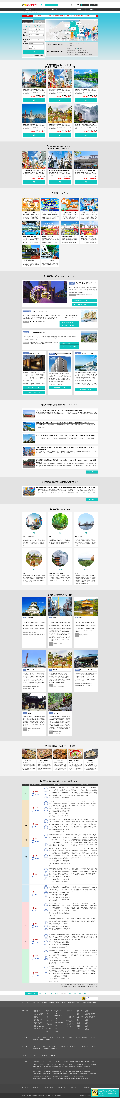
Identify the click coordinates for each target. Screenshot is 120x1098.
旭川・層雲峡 (36, 1020)
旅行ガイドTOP (37, 1055)
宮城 (47, 1017)
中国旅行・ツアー (69, 1010)
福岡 (78, 1011)
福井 (47, 1029)
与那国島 (87, 1028)
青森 (47, 1011)
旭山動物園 (72, 1061)
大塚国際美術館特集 (37, 1068)
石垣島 (87, 1022)
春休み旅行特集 (56, 1071)
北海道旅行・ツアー (37, 1010)
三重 (56, 1020)
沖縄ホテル (48, 1039)
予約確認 (94, 4)
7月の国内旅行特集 (92, 1073)
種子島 (78, 1025)
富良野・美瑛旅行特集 (47, 1066)
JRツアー (66, 9)
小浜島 (87, 1025)
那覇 (87, 1011)
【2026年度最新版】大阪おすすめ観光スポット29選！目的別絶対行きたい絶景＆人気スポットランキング (65, 487)
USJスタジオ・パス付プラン (80, 304)
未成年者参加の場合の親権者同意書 (89, 1002)
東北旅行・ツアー (49, 1010)
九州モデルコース (46, 1048)
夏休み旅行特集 (80, 1071)
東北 (46, 993)
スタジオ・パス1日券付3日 (87, 54)
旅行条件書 (34, 1095)
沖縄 (85, 993)
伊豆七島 (79, 9)
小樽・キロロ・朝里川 (38, 1013)
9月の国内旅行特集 (46, 1076)
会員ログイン (85, 4)
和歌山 (80, 35)
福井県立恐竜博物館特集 (70, 1066)
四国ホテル (36, 1039)
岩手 (47, 1014)
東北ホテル (52, 1037)
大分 (78, 1019)
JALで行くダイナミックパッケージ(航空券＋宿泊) (65, 1078)
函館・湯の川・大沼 (38, 1019)
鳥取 (67, 1014)
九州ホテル (42, 1039)
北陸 (51, 993)
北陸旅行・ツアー (49, 1027)
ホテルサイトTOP (37, 1037)
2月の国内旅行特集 (46, 1073)
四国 (75, 993)
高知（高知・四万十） (71, 1026)
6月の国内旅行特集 (83, 1073)
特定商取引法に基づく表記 (55, 1002)
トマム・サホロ (37, 1023)
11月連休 (86, 48)
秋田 (47, 1013)
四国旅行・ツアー (69, 1020)
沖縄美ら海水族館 (79, 1061)
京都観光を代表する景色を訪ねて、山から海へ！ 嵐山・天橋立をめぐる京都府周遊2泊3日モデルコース (65, 423)
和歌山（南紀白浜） (59, 1029)
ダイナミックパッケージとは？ (34, 26)
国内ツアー (28, 9)
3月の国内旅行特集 (55, 1073)
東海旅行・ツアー (58, 1015)
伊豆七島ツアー (87, 1087)
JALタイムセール (51, 1078)
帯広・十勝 (36, 1025)
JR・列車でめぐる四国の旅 (56, 1068)
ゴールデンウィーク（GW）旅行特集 (68, 1071)
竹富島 (87, 1026)
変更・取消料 (44, 1002)
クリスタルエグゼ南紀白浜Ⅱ (37, 332)
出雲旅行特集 (79, 1066)
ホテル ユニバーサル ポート (40, 311)
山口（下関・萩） (70, 1017)
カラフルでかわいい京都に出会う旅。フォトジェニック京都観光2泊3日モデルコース (59, 410)
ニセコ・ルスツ (37, 1016)
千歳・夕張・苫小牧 (38, 1014)
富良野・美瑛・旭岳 (38, 1022)
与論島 (78, 1028)
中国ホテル (93, 1037)
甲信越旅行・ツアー (59, 1010)
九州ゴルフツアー (72, 1064)
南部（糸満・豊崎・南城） (91, 1013)
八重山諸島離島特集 (47, 1071)
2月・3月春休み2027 (82, 50)
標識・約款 (29, 1095)
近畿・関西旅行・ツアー (59, 1022)
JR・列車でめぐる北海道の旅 (90, 1064)
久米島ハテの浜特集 (37, 1071)
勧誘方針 (64, 1002)
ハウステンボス (80, 1016)
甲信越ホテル (71, 1037)
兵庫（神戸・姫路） (59, 1027)
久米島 (87, 1019)
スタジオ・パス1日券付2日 (73, 54)
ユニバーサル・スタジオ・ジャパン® (53, 1061)
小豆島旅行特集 (46, 1068)
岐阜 (56, 1017)
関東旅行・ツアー (49, 1020)
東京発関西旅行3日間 (83, 52)
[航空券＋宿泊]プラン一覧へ (80, 300)
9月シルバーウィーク (71, 48)
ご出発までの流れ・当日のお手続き (40, 1005)
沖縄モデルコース (54, 1048)
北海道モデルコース (46, 1046)
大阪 (73, 28)
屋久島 (78, 1023)
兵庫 (67, 25)
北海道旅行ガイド (45, 1055)
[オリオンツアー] (22, 12)
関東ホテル (58, 1037)
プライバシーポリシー (42, 1095)
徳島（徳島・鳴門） (70, 1021)
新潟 (56, 1013)
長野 (56, 1011)
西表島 (87, 1023)
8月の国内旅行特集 (37, 1076)
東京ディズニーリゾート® (39, 1061)
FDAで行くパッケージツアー (82, 1078)
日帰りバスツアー (61, 1087)
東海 (56, 993)
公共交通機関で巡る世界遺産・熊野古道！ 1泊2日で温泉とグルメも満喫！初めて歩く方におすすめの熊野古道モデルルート (66, 461)
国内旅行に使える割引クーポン (40, 1078)
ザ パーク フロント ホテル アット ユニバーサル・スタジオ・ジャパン (86, 283)
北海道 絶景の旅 (37, 1066)
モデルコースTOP (37, 1046)
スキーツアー (54, 9)
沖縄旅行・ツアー (89, 1010)
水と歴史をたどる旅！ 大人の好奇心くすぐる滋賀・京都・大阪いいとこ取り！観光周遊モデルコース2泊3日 (66, 435)
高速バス (92, 9)
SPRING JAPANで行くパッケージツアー (55, 1080)
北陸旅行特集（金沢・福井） (58, 1066)
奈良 (81, 30)
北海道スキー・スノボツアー (39, 1064)
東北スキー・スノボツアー (52, 1064)
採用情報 (51, 1005)
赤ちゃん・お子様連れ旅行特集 (78, 1076)
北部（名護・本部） (89, 1017)
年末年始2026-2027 (71, 50)
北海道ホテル (45, 1037)
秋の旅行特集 (87, 1071)
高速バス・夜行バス (74, 1087)
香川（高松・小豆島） (71, 1023)
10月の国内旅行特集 (56, 1076)
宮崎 (78, 1020)
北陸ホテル (64, 1037)
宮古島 (87, 1020)
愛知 (56, 1018)
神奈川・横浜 (49, 1024)
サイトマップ (50, 1095)
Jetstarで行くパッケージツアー (40, 1080)
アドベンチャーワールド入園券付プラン (69, 347)
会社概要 (23, 1095)
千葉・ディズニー (50, 1023)
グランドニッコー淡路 (87, 353)
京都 (78, 23)
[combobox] (32, 29)
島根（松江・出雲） (70, 1016)
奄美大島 (79, 1026)
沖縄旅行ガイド (53, 1055)
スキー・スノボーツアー (48, 1087)
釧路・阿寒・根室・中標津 (39, 1026)
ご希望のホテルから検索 (38, 55)
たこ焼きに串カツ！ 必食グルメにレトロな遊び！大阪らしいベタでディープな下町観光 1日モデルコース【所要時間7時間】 (65, 448)
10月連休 (80, 48)
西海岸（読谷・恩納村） (90, 1016)
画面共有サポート (58, 1095)
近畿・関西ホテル (85, 1037)
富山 (47, 1031)
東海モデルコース (73, 1046)
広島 (67, 1011)
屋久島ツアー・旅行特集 (87, 1068)
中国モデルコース (93, 1046)
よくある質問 (76, 4)
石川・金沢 (49, 1028)
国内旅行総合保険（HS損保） (74, 1002)
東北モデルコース (55, 1046)
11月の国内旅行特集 (66, 1076)
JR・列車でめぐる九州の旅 (69, 1068)
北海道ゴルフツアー (62, 1064)
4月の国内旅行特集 (64, 1073)
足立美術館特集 (87, 1066)
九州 (80, 993)
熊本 (78, 1017)
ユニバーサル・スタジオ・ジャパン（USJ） (76, 43)
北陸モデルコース (64, 1046)
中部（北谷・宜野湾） (90, 1014)
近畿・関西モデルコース (83, 1046)
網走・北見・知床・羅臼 (38, 1028)
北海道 (40, 993)
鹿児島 (78, 1022)
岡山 (67, 1013)
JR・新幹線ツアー (37, 1089)
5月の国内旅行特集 (74, 1073)
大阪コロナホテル (34, 353)
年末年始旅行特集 (37, 1073)
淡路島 (67, 33)
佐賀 (78, 1013)
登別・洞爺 (36, 1017)
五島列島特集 (78, 1068)
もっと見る (91, 471)
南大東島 (87, 1029)
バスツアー (41, 9)
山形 (47, 1016)
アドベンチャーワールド (72, 45)
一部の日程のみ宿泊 (35, 37)
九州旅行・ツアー (80, 1010)
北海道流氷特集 (80, 1064)
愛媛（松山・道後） (70, 1024)
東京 (47, 1021)
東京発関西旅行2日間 (71, 52)
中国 (70, 993)
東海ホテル (78, 1037)
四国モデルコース (37, 1048)
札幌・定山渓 (36, 1011)
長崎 (78, 1014)
